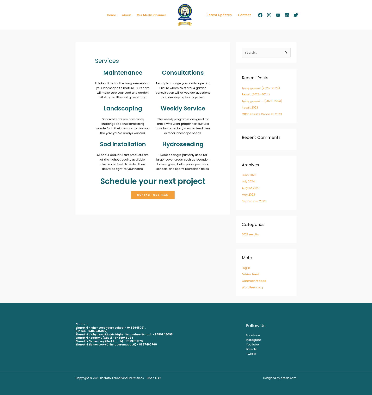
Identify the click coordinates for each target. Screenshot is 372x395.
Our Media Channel (151, 15)
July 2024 (248, 181)
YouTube (252, 344)
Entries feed (250, 274)
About (126, 15)
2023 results (250, 234)
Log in (246, 268)
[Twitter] (296, 15)
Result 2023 (250, 107)
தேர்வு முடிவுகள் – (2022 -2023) (262, 101)
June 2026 (249, 175)
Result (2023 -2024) (256, 94)
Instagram (253, 340)
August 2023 (250, 188)
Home (111, 15)
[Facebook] (260, 15)
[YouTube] (278, 15)
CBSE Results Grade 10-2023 (262, 114)
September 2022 (254, 201)
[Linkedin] (287, 15)
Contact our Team (153, 195)
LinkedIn (251, 349)
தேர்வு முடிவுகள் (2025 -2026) (261, 88)
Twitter (251, 354)
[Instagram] (269, 15)
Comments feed (254, 281)
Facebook (253, 335)
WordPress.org (252, 287)
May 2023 (248, 194)
